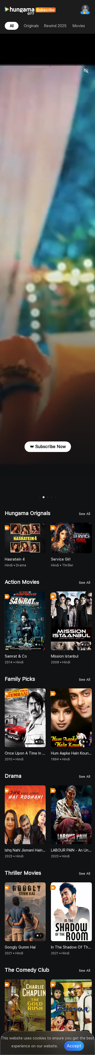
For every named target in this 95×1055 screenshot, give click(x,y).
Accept (74, 1045)
